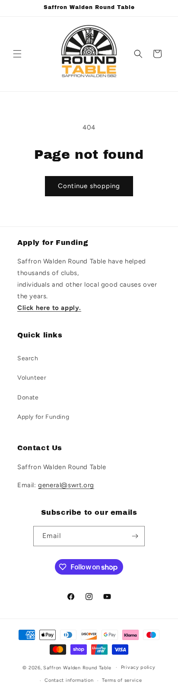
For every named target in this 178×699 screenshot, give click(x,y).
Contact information (68, 680)
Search (27, 358)
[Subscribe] (134, 536)
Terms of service (122, 680)
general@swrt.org (66, 485)
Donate (28, 397)
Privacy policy (138, 667)
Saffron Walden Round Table (77, 667)
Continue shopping (89, 186)
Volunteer (31, 377)
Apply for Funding (43, 417)
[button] (17, 53)
